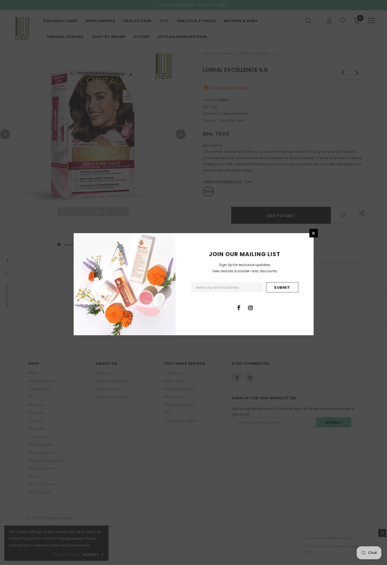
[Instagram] (250, 307)
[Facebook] (239, 307)
